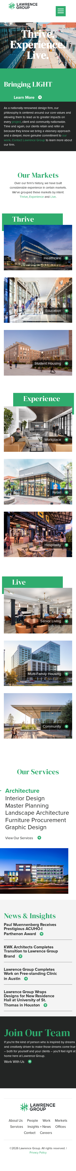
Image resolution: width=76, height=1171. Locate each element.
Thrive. (38, 33)
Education (53, 310)
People (32, 1121)
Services (16, 1127)
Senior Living (50, 620)
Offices (60, 1127)
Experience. (38, 44)
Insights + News (39, 1127)
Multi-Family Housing (44, 673)
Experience (36, 197)
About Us (16, 1121)
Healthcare (52, 258)
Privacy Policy (38, 1152)
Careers (46, 1133)
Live (53, 197)
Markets (61, 1121)
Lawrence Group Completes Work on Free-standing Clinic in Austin (30, 973)
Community (52, 726)
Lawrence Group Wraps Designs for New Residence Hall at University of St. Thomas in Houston (29, 998)
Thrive (24, 197)
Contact (29, 1133)
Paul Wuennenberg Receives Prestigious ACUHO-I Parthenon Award (30, 929)
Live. (38, 55)
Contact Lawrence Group (28, 140)
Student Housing (47, 363)
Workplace (52, 439)
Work (46, 1121)
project (16, 122)
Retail (56, 492)
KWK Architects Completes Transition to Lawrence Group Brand (31, 951)
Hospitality (53, 544)
